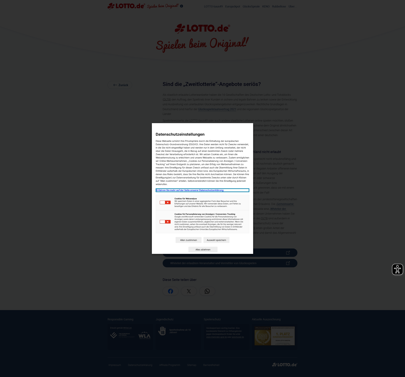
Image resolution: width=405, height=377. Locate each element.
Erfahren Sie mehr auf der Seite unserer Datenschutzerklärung (190, 190)
